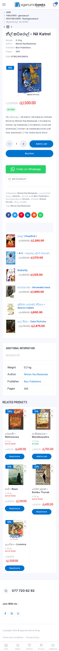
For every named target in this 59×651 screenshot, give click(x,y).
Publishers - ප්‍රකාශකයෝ (17, 15)
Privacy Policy (32, 637)
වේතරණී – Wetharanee (12, 435)
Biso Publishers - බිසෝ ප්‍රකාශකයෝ (22, 18)
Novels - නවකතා (30, 199)
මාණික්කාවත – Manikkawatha (40, 435)
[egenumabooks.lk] (30, 4)
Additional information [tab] (20, 348)
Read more (14, 456)
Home (8, 12)
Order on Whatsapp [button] (28, 169)
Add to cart (41, 143)
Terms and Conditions (12, 637)
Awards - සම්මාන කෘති (22, 196)
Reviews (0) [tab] (13, 355)
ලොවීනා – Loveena (15, 544)
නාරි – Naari (11, 489)
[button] (17, 179)
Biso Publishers (23, 47)
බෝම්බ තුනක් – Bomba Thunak (40, 491)
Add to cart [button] (41, 456)
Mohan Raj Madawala (26, 43)
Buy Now (29, 153)
